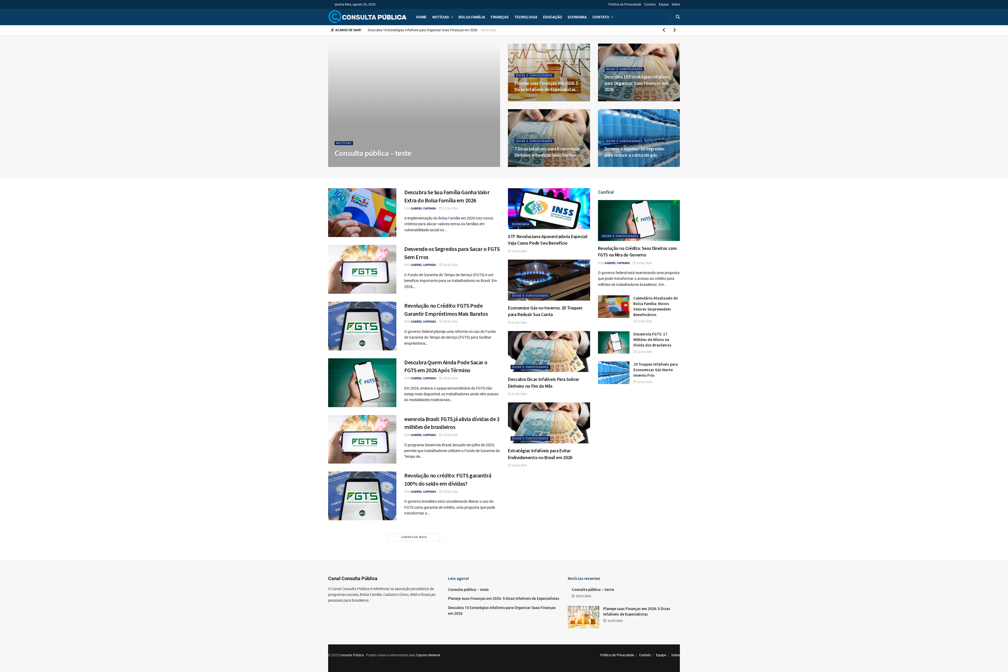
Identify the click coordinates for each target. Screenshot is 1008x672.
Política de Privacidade (624, 4)
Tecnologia (525, 17)
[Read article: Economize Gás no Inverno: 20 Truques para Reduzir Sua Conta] (549, 280)
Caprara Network (428, 655)
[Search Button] (678, 17)
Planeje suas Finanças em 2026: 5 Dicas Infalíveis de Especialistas (546, 86)
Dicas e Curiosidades (534, 75)
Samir (345, 165)
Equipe (664, 4)
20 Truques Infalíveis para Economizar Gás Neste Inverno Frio (655, 370)
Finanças (500, 17)
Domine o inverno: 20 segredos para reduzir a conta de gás (634, 152)
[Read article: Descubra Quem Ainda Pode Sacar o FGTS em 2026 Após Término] (362, 382)
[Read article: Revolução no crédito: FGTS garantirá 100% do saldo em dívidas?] (362, 495)
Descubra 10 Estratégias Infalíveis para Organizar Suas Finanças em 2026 (637, 83)
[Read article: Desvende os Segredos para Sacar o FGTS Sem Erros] (362, 269)
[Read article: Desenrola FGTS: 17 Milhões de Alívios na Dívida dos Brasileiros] (613, 342)
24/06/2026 (450, 265)
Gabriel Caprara (423, 208)
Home (421, 17)
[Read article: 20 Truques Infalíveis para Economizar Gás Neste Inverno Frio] (613, 372)
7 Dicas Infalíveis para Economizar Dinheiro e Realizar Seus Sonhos (418, 30)
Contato (650, 4)
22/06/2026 (519, 251)
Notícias (440, 17)
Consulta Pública (351, 655)
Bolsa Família (472, 17)
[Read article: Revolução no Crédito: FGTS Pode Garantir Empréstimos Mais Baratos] (362, 326)
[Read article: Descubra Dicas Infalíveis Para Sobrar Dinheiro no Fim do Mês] (549, 351)
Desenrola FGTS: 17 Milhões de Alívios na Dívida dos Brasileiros (652, 340)
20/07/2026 (364, 165)
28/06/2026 (615, 99)
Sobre (676, 4)
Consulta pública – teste (373, 153)
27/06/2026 (525, 165)
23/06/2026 (450, 435)
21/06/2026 (519, 322)
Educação (552, 17)
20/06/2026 (519, 465)
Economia (577, 17)
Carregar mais (414, 537)
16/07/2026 (525, 99)
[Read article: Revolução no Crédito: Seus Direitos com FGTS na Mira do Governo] (639, 220)
